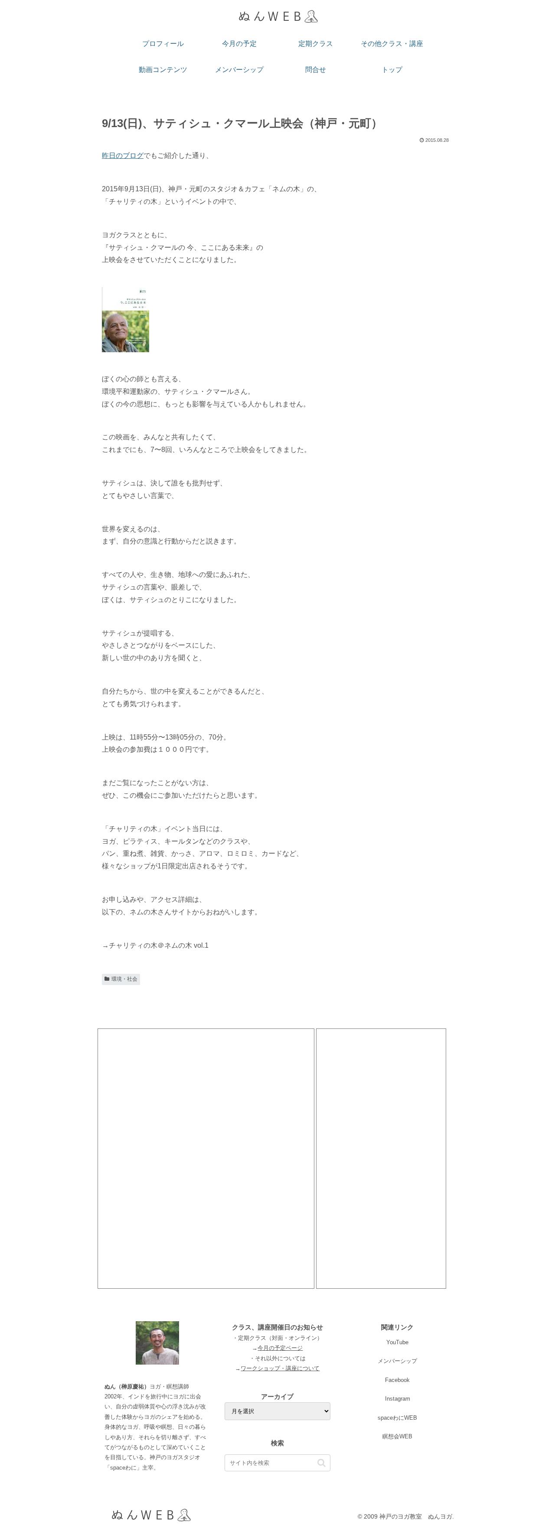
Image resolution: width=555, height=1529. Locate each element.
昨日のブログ (123, 155)
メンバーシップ (397, 1361)
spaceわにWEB (397, 1417)
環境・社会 (124, 979)
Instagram (397, 1398)
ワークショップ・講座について (280, 1368)
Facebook (397, 1380)
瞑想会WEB (397, 1436)
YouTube (397, 1342)
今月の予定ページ (280, 1348)
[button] (321, 1463)
